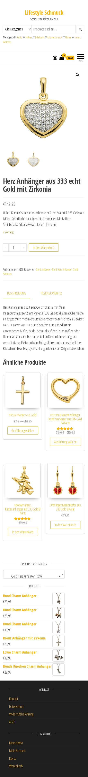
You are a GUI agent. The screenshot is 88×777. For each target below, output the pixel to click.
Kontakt (13, 698)
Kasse (13, 758)
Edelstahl (39, 37)
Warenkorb (16, 766)
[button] (77, 74)
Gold (20, 37)
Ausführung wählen (23, 430)
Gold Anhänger (43, 269)
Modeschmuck (54, 37)
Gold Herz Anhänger (62, 269)
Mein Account (17, 750)
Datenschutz (16, 706)
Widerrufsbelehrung (21, 714)
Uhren (68, 37)
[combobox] (34, 574)
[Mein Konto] (55, 58)
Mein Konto (16, 742)
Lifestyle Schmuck (44, 12)
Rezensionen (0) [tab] (51, 293)
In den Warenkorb (43, 247)
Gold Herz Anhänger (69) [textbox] (32, 576)
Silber (29, 37)
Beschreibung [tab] (16, 293)
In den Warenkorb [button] (23, 532)
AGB (11, 721)
